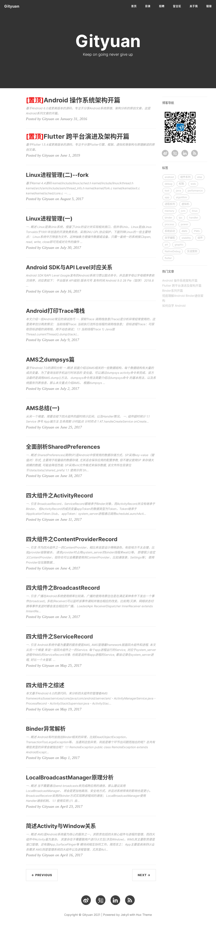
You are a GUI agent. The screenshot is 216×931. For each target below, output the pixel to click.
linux (194, 210)
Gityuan (11, 6)
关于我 (194, 6)
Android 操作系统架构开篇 (179, 280)
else (199, 177)
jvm (183, 210)
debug (168, 183)
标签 (165, 167)
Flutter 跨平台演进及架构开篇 (181, 285)
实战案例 (192, 251)
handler (193, 217)
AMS (184, 231)
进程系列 (170, 204)
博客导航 (168, 102)
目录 (148, 6)
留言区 (177, 6)
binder (168, 217)
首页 (134, 6)
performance (195, 190)
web (193, 183)
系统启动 (170, 231)
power (184, 224)
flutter (168, 258)
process (169, 224)
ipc (180, 217)
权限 (181, 183)
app (167, 197)
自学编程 (170, 237)
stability (186, 237)
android (169, 177)
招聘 (162, 6)
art (166, 244)
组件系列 (185, 177)
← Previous (41, 875)
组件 (200, 237)
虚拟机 (185, 204)
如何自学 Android (174, 305)
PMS (197, 231)
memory (169, 210)
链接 (209, 6)
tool (167, 190)
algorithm (181, 197)
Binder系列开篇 (172, 290)
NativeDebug (172, 251)
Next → (144, 875)
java (178, 190)
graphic (179, 244)
